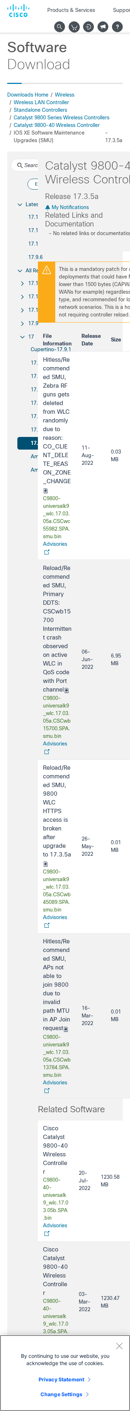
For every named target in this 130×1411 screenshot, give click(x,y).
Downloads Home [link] (27, 95)
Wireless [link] (64, 95)
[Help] (117, 26)
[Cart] (74, 27)
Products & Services (71, 10)
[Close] (119, 1346)
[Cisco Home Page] (18, 10)
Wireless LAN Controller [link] (41, 102)
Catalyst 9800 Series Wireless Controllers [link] (61, 117)
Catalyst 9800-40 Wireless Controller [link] (57, 125)
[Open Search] (59, 26)
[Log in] (88, 26)
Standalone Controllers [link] (40, 110)
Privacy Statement (61, 1379)
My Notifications (69, 207)
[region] (65, 1373)
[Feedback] (103, 26)
